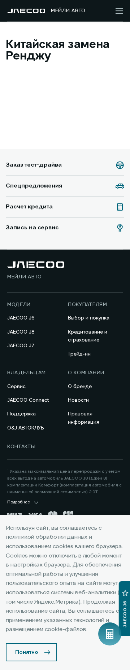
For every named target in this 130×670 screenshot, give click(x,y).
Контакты (21, 446)
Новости (78, 400)
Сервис (16, 386)
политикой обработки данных (46, 537)
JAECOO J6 (21, 318)
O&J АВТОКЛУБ (25, 428)
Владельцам (26, 372)
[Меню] (119, 11)
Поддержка (21, 413)
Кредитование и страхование (87, 336)
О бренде (80, 386)
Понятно (26, 652)
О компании (86, 372)
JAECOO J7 (21, 345)
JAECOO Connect (28, 400)
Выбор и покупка (88, 318)
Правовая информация (83, 417)
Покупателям (87, 304)
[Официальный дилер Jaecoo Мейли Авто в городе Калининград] (26, 11)
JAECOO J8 (21, 332)
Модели (19, 304)
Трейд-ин (79, 354)
